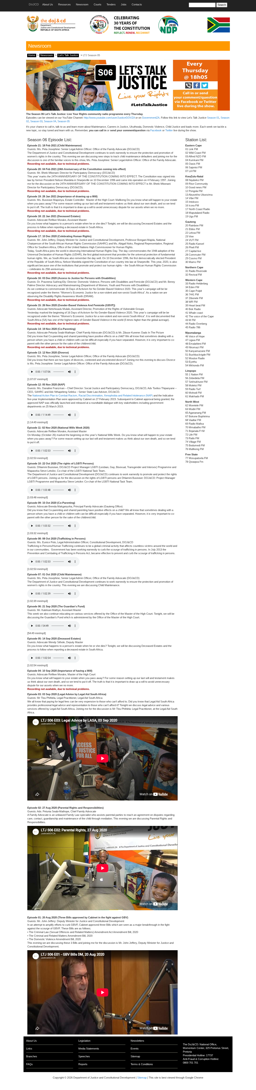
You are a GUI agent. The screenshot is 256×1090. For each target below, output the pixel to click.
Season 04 (50, 121)
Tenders (111, 4)
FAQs (29, 1064)
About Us (47, 4)
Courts (97, 4)
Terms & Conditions (142, 1064)
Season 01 (212, 117)
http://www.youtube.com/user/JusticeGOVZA (109, 117)
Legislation (84, 1040)
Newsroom (82, 4)
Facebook (156, 130)
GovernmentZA (151, 117)
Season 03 (36, 121)
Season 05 (63, 121)
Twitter (169, 130)
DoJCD (34, 4)
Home (31, 55)
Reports (82, 1064)
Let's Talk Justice (68, 55)
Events (135, 1048)
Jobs (123, 4)
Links (29, 1048)
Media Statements (88, 1048)
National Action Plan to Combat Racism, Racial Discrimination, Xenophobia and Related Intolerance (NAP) (92, 395)
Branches (31, 1056)
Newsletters (137, 1040)
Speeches (84, 1056)
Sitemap (135, 1056)
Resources (64, 4)
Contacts (137, 4)
